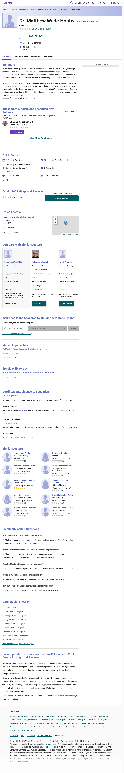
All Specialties (86, 727)
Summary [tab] (6, 57)
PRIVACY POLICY (44, 735)
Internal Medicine (9, 357)
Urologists (60, 727)
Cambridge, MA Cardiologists (14, 615)
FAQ (22, 735)
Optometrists (39, 723)
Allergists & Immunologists (19, 716)
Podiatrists (13, 727)
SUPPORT (14, 735)
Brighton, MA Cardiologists (13, 628)
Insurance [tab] (48, 57)
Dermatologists (82, 716)
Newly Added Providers (102, 727)
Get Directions (8, 228)
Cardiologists (50, 716)
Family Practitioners (30, 720)
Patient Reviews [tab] (21, 57)
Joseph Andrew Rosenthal (25, 508)
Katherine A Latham (60, 453)
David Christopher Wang (62, 495)
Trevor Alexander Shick (62, 466)
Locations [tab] (36, 57)
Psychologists (36, 727)
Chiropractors (61, 716)
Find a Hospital (15, 730)
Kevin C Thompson (65, 262)
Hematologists (60, 720)
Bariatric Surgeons (37, 716)
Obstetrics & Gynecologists (97, 720)
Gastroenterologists (46, 720)
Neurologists (81, 720)
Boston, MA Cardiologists (12, 611)
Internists (71, 720)
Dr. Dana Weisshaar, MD (21, 122)
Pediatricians (85, 723)
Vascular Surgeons (72, 727)
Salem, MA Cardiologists (12, 607)
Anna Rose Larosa (22, 495)
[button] (65, 222)
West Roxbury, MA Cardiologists (15, 636)
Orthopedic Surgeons (53, 723)
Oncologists (14, 723)
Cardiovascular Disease (12, 353)
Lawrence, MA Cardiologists (13, 632)
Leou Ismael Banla (22, 453)
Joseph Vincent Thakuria (24, 480)
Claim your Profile (92, 22)
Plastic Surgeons (98, 723)
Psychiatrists (23, 727)
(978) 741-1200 (12, 232)
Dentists (71, 716)
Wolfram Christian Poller (24, 466)
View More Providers (40, 138)
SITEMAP (31, 735)
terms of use (51, 744)
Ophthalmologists (26, 723)
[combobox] (14, 328)
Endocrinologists (15, 720)
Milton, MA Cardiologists (12, 640)
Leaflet (64, 234)
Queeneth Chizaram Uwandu (60, 481)
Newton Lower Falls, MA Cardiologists (18, 644)
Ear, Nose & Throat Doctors (99, 716)
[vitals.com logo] (8, 3)
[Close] (119, 759)
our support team (62, 696)
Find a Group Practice (29, 730)
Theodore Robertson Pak (63, 508)
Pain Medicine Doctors (71, 723)
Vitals (76, 234)
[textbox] (14, 328)
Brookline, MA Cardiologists (13, 624)
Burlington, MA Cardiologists (14, 619)
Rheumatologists (49, 727)
